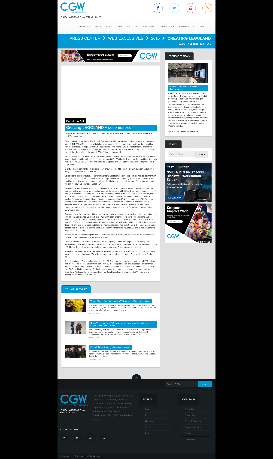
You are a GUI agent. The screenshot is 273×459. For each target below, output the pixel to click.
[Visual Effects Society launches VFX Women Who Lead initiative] (75, 305)
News (147, 415)
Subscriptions (191, 409)
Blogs (119, 26)
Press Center (86, 38)
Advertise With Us (186, 26)
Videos (109, 26)
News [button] (97, 26)
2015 (156, 38)
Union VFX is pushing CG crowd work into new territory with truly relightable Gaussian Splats (119, 324)
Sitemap (188, 433)
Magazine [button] (83, 26)
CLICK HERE (173, 131)
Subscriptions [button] (166, 26)
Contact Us (203, 26)
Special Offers (133, 26)
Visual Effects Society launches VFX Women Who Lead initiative (120, 301)
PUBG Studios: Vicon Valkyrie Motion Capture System (185, 88)
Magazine (149, 421)
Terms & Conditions (193, 421)
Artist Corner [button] (148, 26)
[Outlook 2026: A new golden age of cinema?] (75, 351)
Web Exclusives (126, 38)
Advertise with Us (193, 427)
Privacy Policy (191, 415)
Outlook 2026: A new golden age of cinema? (110, 347)
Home (148, 409)
